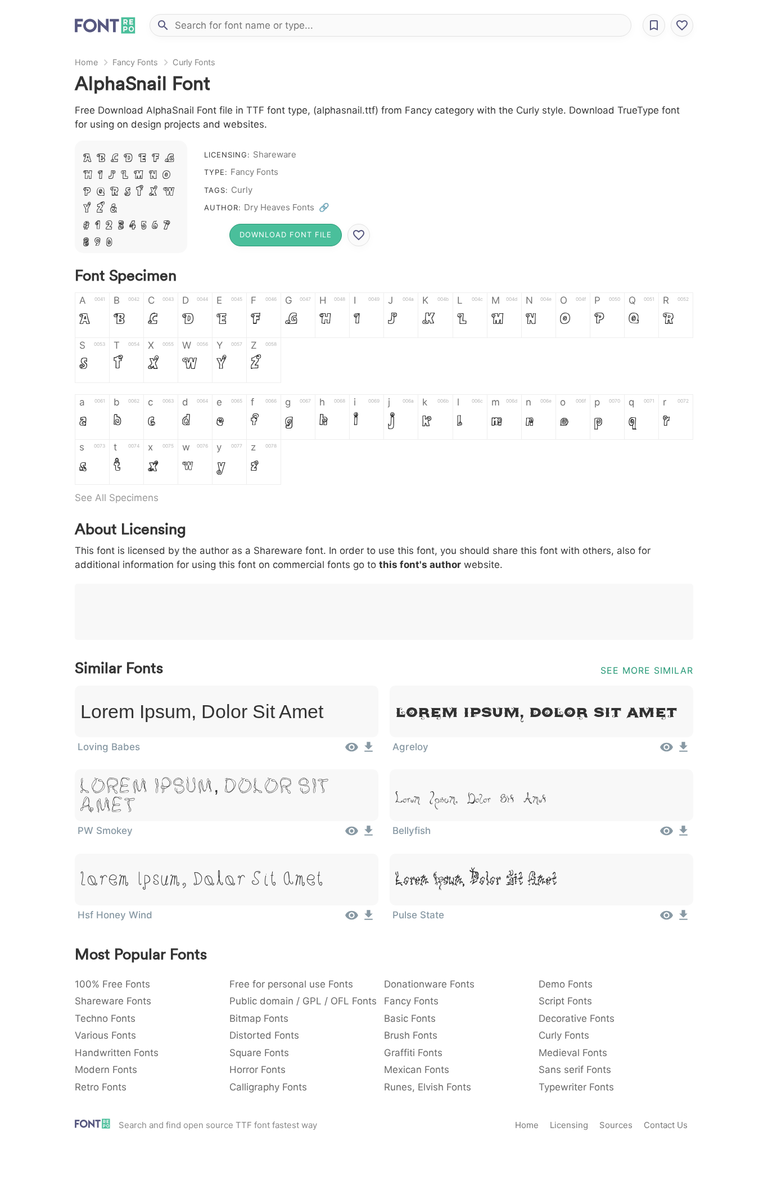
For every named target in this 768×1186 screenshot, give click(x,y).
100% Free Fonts (112, 984)
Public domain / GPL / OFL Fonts (303, 1001)
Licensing (569, 1125)
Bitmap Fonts (258, 1018)
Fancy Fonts (135, 62)
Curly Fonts (194, 62)
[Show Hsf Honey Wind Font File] (352, 919)
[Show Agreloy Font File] (666, 750)
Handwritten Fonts (117, 1052)
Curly (241, 189)
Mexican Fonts (416, 1069)
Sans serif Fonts (575, 1069)
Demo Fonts (566, 984)
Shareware (274, 154)
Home (86, 62)
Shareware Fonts (113, 1001)
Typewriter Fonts (576, 1087)
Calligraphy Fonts (268, 1087)
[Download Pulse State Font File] (683, 919)
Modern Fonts (106, 1069)
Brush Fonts (410, 1035)
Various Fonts (105, 1035)
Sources (616, 1125)
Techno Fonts (105, 1018)
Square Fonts (259, 1052)
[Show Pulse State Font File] (666, 919)
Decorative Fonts (577, 1018)
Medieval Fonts (573, 1052)
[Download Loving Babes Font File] (369, 750)
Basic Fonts (410, 1018)
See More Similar (646, 670)
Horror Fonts (257, 1069)
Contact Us (666, 1125)
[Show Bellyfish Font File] (666, 834)
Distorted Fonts (264, 1035)
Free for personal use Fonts (291, 984)
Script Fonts (565, 1001)
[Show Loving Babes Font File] (352, 750)
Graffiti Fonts (413, 1052)
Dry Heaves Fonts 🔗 (286, 207)
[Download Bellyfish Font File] (683, 834)
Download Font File (286, 234)
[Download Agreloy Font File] (683, 750)
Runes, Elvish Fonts (427, 1087)
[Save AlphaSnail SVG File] (358, 235)
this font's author (420, 564)
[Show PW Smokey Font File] (352, 834)
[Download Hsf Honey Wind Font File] (369, 919)
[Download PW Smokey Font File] (369, 834)
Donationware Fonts (429, 984)
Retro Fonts (101, 1087)
